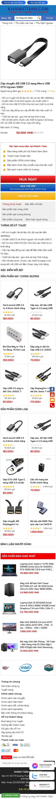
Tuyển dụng (7, 689)
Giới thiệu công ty (10, 686)
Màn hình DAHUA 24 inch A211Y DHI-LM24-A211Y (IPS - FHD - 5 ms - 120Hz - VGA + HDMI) (36, 625)
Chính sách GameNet (12, 709)
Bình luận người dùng (37, 219)
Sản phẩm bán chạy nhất (15, 209)
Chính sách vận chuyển (13, 698)
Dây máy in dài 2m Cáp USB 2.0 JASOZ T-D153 (40, 349)
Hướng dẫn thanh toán (13, 724)
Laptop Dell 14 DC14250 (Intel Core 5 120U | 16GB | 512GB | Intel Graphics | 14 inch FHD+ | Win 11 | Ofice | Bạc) (37, 605)
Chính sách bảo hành (12, 701)
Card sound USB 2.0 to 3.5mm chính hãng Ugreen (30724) (14, 308)
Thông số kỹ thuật (11, 204)
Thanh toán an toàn (12, 739)
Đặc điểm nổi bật (33, 204)
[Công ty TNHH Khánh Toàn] (28, 12)
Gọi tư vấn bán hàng (14, 2)
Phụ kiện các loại (24, 23)
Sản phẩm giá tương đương (16, 214)
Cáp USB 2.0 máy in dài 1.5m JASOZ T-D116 (13, 391)
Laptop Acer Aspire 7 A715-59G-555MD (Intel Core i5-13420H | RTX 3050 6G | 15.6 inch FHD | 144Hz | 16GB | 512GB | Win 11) (37, 566)
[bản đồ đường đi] (28, 789)
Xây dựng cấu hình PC (12, 732)
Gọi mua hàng (11, 795)
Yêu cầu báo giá (37, 2)
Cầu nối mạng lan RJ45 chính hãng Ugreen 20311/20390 (41, 482)
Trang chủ (7, 23)
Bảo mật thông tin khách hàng (17, 712)
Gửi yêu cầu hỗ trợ (10, 728)
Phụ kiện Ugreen (44, 23)
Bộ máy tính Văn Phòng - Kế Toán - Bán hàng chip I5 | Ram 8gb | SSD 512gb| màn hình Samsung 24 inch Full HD (37, 644)
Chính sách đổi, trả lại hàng (15, 705)
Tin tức (49, 18)
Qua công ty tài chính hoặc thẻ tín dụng (28, 187)
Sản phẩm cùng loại (12, 219)
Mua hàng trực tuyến (12, 721)
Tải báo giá (6, 735)
